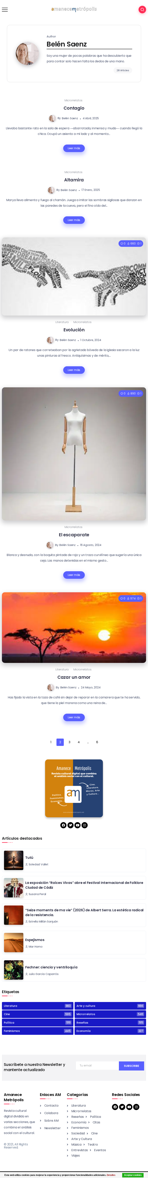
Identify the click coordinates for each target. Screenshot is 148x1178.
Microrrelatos (73, 100)
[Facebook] (63, 825)
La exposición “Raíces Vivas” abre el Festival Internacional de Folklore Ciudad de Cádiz (84, 885)
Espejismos (35, 940)
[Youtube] (77, 825)
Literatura (62, 322)
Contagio (74, 108)
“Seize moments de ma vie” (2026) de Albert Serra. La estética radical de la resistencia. (84, 912)
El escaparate (74, 535)
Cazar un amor (74, 677)
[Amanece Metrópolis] (74, 9)
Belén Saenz (70, 118)
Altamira (74, 180)
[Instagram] (85, 825)
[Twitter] (70, 825)
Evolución (74, 330)
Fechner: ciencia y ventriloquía (51, 967)
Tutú (29, 857)
